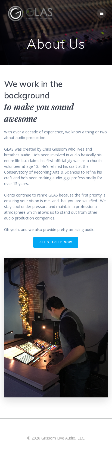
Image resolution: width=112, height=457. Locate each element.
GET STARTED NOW (55, 242)
